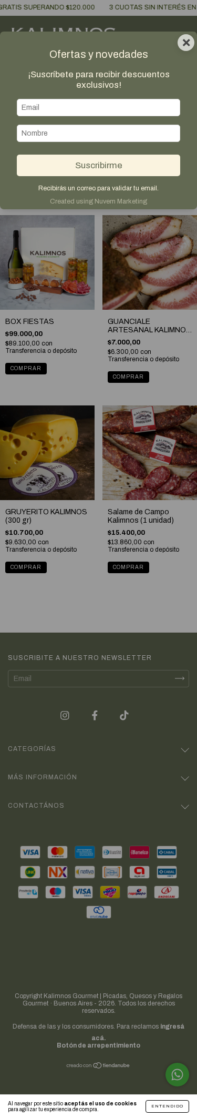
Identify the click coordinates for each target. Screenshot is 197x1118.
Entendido (167, 1106)
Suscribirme (98, 165)
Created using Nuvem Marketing (98, 201)
